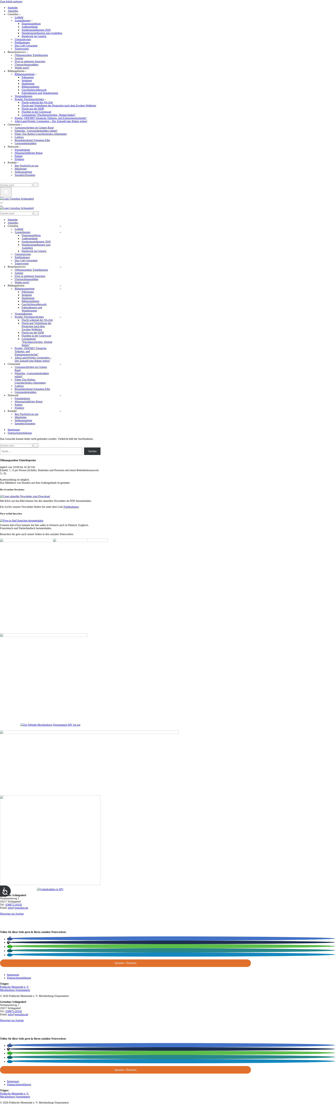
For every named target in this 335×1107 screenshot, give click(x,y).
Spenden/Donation (25, 175)
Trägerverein (22, 48)
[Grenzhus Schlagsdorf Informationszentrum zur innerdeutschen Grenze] (17, 198)
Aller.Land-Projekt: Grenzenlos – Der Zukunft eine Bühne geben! (51, 121)
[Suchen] (1, 181)
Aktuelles (13, 10)
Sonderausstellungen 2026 (36, 29)
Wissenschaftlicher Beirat (28, 152)
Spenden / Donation (125, 963)
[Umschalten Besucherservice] (60, 266)
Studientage (28, 83)
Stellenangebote (23, 171)
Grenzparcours (23, 39)
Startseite (13, 7)
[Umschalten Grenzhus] (60, 226)
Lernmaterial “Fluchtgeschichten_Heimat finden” (49, 114)
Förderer (19, 159)
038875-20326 (14, 904)
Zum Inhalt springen (11, 1)
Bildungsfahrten (30, 86)
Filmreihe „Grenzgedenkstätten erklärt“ (36, 130)
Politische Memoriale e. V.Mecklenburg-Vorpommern (15, 988)
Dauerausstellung (31, 23)
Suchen (92, 451)
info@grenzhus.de (18, 907)
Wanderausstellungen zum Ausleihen (42, 33)
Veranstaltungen (23, 96)
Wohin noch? (22, 67)
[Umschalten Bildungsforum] (60, 285)
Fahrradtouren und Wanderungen (40, 92)
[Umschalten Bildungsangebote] (60, 288)
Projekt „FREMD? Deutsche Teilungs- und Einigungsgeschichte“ (51, 118)
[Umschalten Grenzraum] (60, 364)
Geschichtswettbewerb (34, 89)
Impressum (14, 429)
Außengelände (30, 26)
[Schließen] (6, 192)
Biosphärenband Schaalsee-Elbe (32, 140)
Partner (19, 156)
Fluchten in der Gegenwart (36, 111)
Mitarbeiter (21, 168)
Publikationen (22, 42)
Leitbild (19, 17)
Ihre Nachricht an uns (26, 165)
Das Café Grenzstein (26, 45)
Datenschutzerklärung (20, 432)
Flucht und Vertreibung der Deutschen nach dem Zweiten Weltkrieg (59, 105)
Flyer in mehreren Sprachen (30, 61)
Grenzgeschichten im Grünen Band (34, 127)
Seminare (27, 80)
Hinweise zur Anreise (12, 913)
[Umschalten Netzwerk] (60, 395)
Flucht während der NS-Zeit (37, 102)
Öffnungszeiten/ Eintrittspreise (31, 55)
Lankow (19, 137)
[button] (19, 14)
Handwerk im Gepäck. (34, 36)
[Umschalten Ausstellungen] (60, 232)
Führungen (28, 77)
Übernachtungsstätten (26, 64)
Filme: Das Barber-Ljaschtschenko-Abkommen (41, 133)
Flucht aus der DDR (33, 108)
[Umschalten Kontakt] (60, 411)
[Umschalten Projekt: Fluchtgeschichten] (60, 317)
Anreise (19, 58)
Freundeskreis (22, 149)
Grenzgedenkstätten (25, 143)
